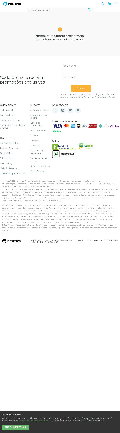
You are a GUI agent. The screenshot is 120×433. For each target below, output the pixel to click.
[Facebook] (55, 110)
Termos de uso (7, 115)
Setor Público (7, 153)
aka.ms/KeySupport (22, 198)
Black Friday (6, 163)
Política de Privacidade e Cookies (100, 97)
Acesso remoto (38, 130)
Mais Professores (9, 168)
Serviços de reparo (40, 166)
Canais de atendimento (37, 124)
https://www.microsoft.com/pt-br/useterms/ (92, 205)
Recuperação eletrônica (37, 152)
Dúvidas (34, 135)
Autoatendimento (39, 110)
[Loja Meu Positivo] (12, 4)
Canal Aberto (37, 171)
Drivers (34, 140)
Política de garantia (10, 120)
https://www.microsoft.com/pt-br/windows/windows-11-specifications (60, 216)
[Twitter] (70, 110)
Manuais (34, 145)
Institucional (6, 110)
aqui (85, 421)
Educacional (6, 158)
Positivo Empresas (9, 148)
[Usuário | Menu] (102, 3)
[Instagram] (62, 110)
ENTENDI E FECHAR (15, 427)
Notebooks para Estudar (12, 173)
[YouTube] (78, 110)
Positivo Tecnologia (10, 143)
